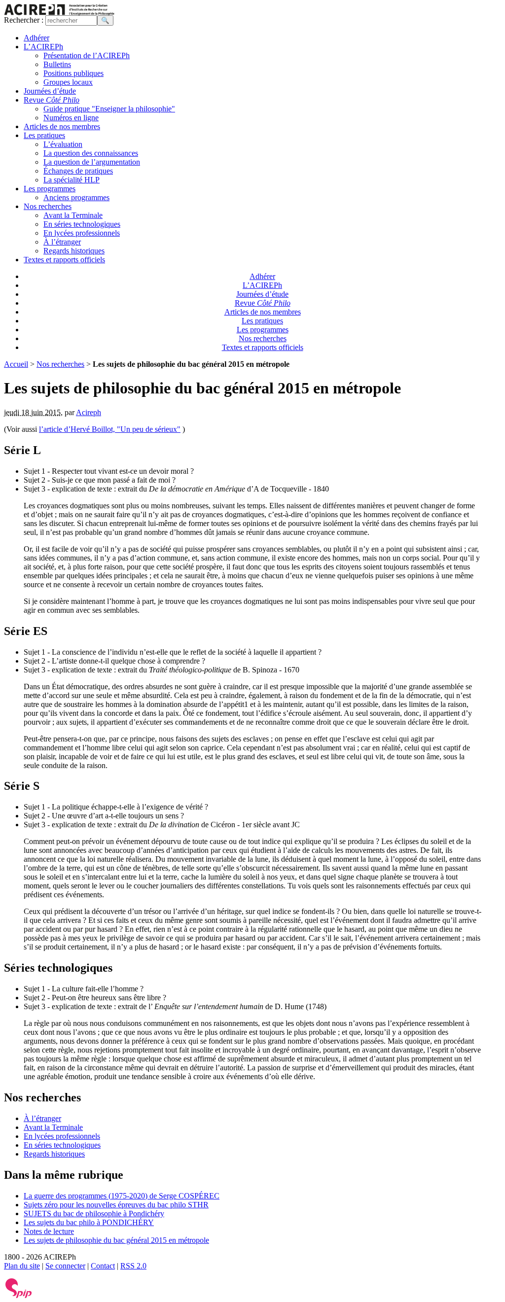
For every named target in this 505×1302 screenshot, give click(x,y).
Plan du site (22, 1266)
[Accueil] (59, 12)
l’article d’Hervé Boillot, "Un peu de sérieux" (109, 429)
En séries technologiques (81, 224)
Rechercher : (23, 20)
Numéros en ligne (71, 117)
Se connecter (65, 1266)
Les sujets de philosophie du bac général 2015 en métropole (116, 1240)
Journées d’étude (50, 91)
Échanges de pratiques (78, 171)
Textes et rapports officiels (64, 259)
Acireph (88, 412)
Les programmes (49, 188)
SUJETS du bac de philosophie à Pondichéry (94, 1213)
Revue (51, 100)
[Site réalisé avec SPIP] (19, 1296)
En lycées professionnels (81, 233)
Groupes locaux (68, 82)
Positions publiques (73, 73)
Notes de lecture (49, 1231)
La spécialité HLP (71, 180)
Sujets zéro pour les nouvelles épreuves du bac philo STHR (116, 1204)
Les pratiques (44, 135)
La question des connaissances (90, 153)
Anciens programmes (76, 197)
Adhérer (36, 38)
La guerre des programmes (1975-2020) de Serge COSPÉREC (121, 1196)
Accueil (16, 364)
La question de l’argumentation (91, 162)
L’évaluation (62, 144)
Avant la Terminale (73, 215)
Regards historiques (74, 250)
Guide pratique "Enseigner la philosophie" (109, 109)
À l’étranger (62, 242)
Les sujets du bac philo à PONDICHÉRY (89, 1222)
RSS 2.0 (133, 1266)
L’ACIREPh (43, 46)
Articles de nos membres (62, 126)
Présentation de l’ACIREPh (86, 55)
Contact (103, 1266)
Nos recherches (48, 206)
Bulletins (57, 64)
